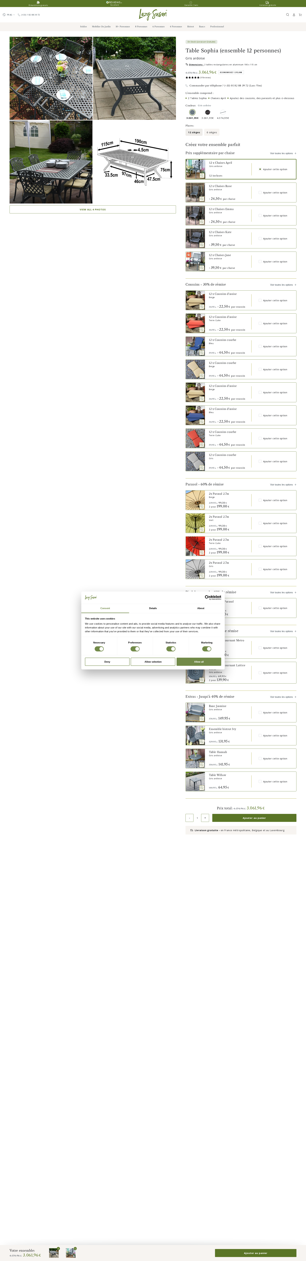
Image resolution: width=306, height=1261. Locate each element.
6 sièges (212, 132)
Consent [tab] (105, 608)
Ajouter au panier (254, 817)
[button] (287, 14)
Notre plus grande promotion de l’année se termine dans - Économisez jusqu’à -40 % (153, 3)
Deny (107, 661)
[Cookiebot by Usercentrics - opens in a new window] (207, 597)
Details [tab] (153, 608)
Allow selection (153, 661)
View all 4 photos (93, 209)
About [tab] (200, 608)
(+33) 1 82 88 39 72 (30, 14)
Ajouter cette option (275, 169)
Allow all (199, 661)
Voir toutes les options (281, 153)
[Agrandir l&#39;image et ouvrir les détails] (202, 175)
